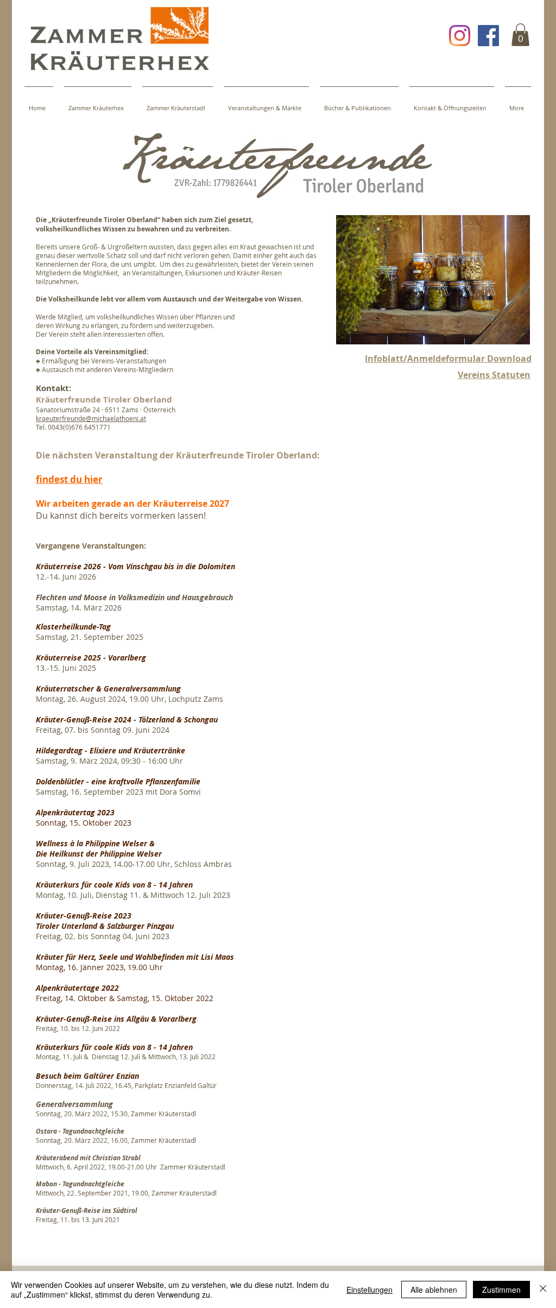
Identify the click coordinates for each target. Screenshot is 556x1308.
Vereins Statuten (494, 375)
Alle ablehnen (433, 1289)
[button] (520, 34)
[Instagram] (459, 35)
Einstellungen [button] (369, 1289)
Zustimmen (501, 1289)
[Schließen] (542, 1289)
